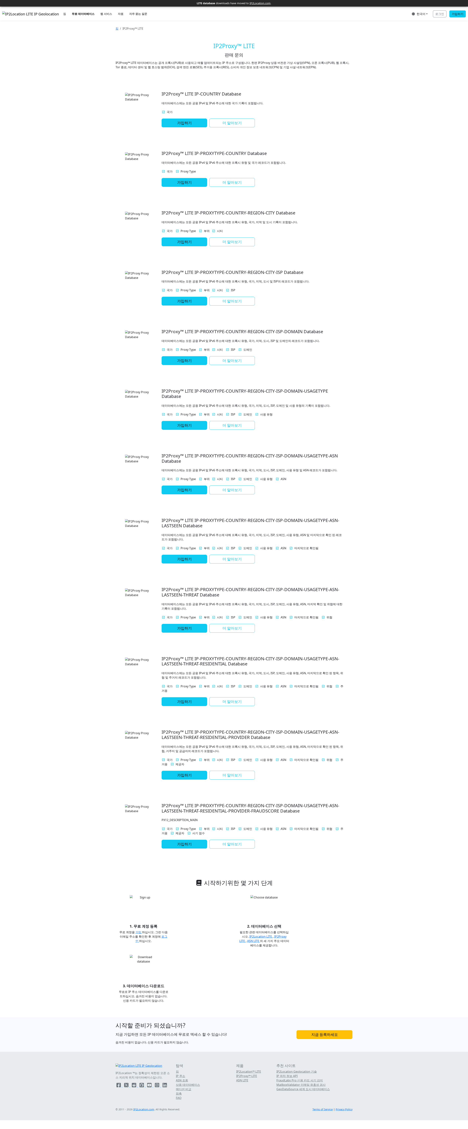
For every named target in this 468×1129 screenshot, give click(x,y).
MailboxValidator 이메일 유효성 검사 (301, 1085)
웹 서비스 (106, 14)
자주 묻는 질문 (138, 14)
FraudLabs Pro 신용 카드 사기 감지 (299, 1080)
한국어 (420, 14)
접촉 (179, 1093)
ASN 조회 (182, 1080)
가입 (138, 932)
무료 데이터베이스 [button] (83, 14)
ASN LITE (253, 941)
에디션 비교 (183, 1089)
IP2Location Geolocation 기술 (296, 1072)
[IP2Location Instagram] (157, 1086)
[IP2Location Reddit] (134, 1086)
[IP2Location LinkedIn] (165, 1086)
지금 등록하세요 (324, 1034)
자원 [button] (120, 14)
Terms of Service (322, 1109)
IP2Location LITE (261, 937)
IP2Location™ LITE (248, 1072)
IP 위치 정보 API (287, 1076)
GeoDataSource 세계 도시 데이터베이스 (303, 1089)
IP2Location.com (260, 3)
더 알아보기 (232, 122)
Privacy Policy (344, 1109)
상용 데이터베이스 (188, 1085)
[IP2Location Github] (142, 1086)
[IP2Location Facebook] (119, 1086)
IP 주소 (180, 1076)
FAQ (179, 1098)
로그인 (439, 14)
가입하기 (457, 14)
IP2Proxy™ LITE (246, 1076)
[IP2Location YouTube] (149, 1086)
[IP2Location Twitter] (126, 1086)
